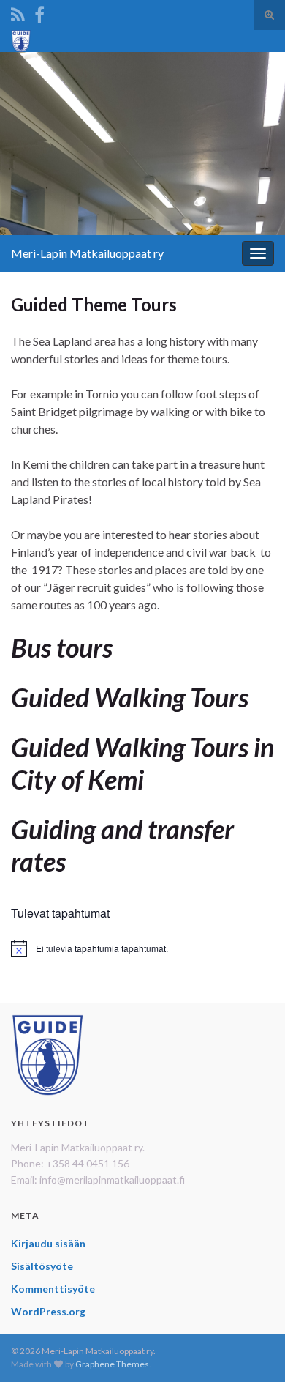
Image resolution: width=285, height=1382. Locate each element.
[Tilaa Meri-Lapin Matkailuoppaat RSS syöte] (18, 12)
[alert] (142, 948)
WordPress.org (48, 1311)
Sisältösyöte (42, 1266)
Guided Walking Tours (129, 697)
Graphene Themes (112, 1364)
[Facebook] (39, 12)
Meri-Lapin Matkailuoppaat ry (87, 253)
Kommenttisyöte (53, 1288)
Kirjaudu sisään (48, 1243)
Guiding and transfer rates (122, 845)
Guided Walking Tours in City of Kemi (142, 763)
